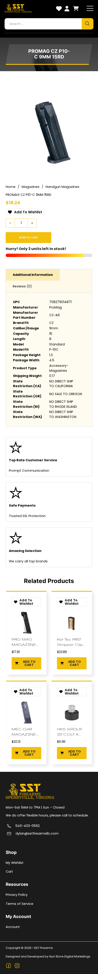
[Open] (90, 8)
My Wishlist (14, 862)
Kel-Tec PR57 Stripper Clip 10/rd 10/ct (70, 642)
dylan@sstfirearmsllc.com (37, 834)
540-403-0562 (27, 826)
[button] (26, 663)
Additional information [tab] (33, 274)
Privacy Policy (17, 894)
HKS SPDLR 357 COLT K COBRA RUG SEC (70, 732)
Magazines (30, 187)
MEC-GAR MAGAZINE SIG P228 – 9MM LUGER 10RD (24, 732)
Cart (9, 871)
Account (13, 927)
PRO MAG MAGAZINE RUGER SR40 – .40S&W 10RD (24, 642)
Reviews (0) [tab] (22, 286)
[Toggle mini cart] (76, 8)
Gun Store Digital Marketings (69, 956)
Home (10, 187)
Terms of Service (19, 903)
